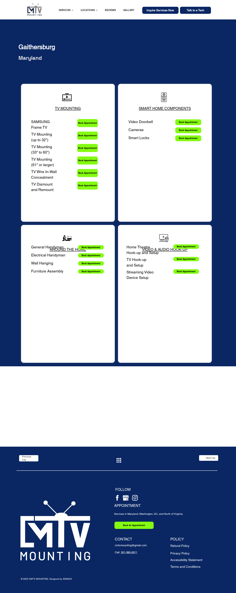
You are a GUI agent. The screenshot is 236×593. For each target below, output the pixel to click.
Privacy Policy (180, 553)
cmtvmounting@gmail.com (131, 545)
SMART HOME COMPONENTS (165, 108)
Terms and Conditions (185, 566)
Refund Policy (179, 546)
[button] (160, 10)
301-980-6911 (129, 552)
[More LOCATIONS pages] (96, 10)
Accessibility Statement (186, 560)
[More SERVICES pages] (72, 10)
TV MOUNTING (68, 108)
